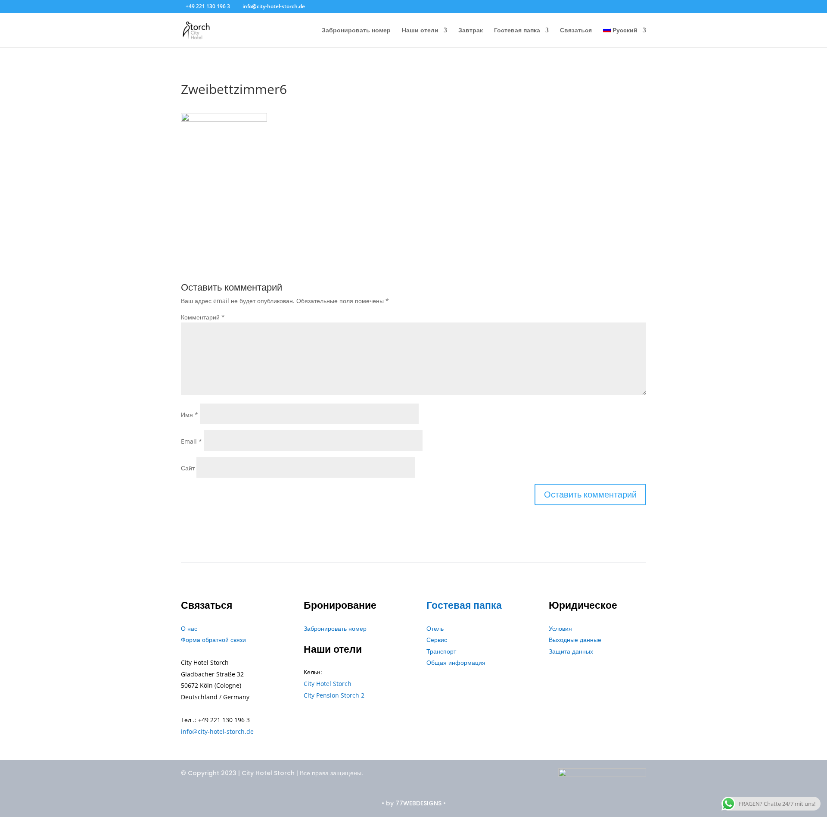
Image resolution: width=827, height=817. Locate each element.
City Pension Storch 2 (334, 695)
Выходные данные (575, 639)
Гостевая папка (517, 30)
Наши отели (420, 30)
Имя (189, 414)
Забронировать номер (356, 30)
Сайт (188, 468)
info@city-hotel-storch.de (217, 731)
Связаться (576, 30)
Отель (435, 628)
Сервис (436, 639)
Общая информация (455, 662)
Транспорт (441, 651)
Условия (560, 628)
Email (191, 441)
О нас (189, 628)
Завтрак (470, 30)
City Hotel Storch (327, 683)
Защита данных (571, 651)
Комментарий (203, 317)
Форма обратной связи (213, 639)
